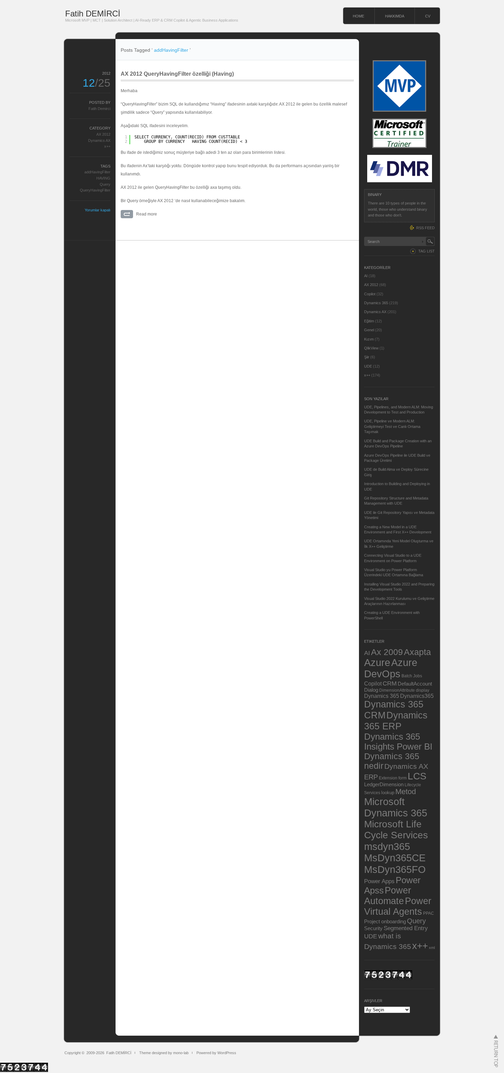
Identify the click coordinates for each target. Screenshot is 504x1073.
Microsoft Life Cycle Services (396, 829)
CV (427, 16)
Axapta (417, 652)
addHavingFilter (97, 172)
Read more (146, 214)
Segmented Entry (406, 928)
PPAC (428, 913)
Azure (377, 662)
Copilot (369, 294)
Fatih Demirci (99, 109)
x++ (107, 146)
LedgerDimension (384, 784)
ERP (371, 777)
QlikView (371, 348)
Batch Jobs (411, 676)
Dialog (371, 690)
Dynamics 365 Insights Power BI (398, 741)
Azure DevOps (390, 668)
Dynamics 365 (376, 303)
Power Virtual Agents (397, 906)
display (422, 690)
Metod (405, 791)
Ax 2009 (387, 652)
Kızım (369, 339)
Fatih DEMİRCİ (92, 13)
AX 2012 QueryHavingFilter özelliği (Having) (177, 74)
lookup (387, 792)
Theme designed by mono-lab (164, 1053)
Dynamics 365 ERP (396, 720)
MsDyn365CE (394, 857)
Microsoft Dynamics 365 (395, 807)
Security (373, 928)
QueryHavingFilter (95, 190)
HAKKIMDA (394, 16)
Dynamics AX (99, 140)
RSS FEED (425, 228)
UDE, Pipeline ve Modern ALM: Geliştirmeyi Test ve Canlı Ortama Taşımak (392, 426)
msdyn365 (387, 846)
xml (432, 948)
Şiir (366, 357)
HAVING (103, 178)
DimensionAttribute (397, 690)
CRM (390, 683)
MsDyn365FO (395, 869)
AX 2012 (103, 134)
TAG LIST (426, 251)
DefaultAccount (415, 684)
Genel (369, 330)
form (402, 778)
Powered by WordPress (216, 1053)
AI (366, 276)
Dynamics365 (417, 696)
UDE (368, 366)
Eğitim (369, 321)
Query (105, 184)
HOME (358, 16)
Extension (388, 778)
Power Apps (379, 881)
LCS (417, 776)
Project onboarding (385, 921)
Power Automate (387, 895)
